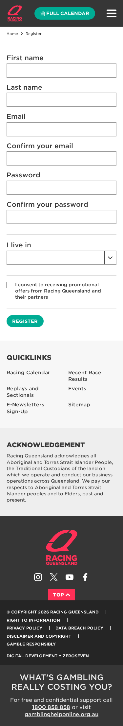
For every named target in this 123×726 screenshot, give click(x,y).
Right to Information (33, 620)
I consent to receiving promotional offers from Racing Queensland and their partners (58, 291)
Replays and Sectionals (23, 392)
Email (16, 116)
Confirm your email (40, 146)
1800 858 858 (51, 707)
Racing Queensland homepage (62, 547)
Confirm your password (47, 204)
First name (25, 58)
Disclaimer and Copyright (39, 636)
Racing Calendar (28, 373)
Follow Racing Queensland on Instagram (38, 577)
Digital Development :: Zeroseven (48, 655)
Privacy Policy (24, 628)
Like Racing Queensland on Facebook (85, 577)
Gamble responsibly (31, 644)
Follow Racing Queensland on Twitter (54, 577)
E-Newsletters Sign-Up (25, 408)
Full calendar (67, 13)
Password (23, 175)
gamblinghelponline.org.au (61, 714)
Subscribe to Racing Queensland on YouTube (69, 577)
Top (58, 594)
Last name (24, 87)
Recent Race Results (84, 376)
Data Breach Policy (79, 628)
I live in (19, 245)
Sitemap (79, 405)
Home (15, 13)
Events (77, 389)
